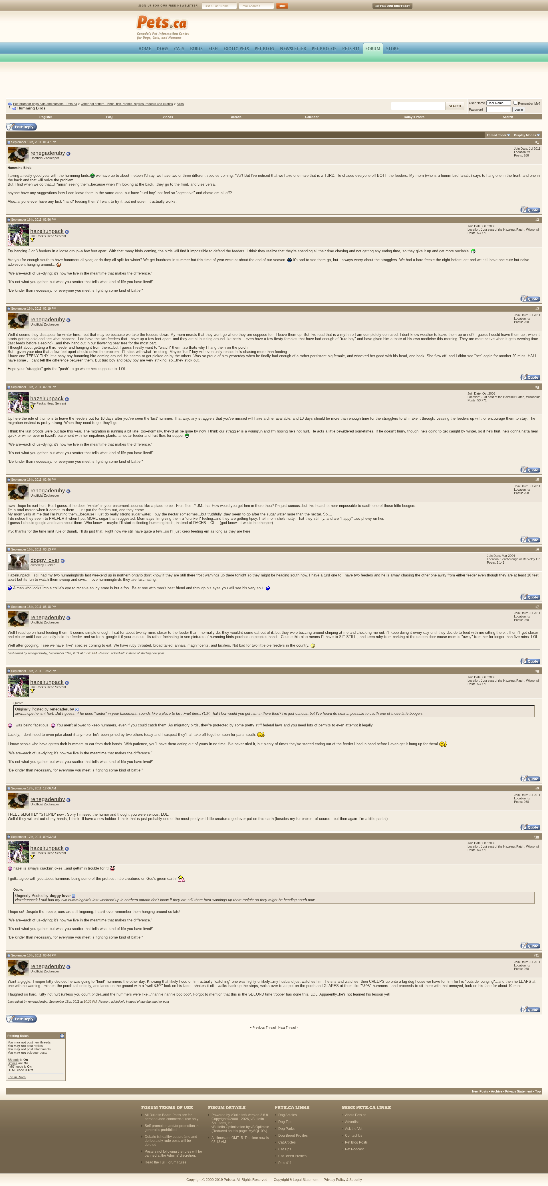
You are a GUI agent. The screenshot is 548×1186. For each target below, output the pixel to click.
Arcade (236, 117)
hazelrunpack (47, 231)
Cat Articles (287, 1142)
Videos (168, 117)
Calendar (312, 117)
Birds (180, 103)
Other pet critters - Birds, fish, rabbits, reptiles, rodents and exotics (127, 103)
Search (508, 117)
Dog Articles (287, 1115)
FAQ (109, 117)
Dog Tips (285, 1122)
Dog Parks (286, 1129)
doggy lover (45, 560)
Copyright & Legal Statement (296, 1180)
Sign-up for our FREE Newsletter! (168, 5)
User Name (477, 103)
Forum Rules (17, 1077)
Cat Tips (284, 1149)
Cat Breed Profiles (292, 1156)
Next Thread (287, 1027)
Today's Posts (413, 117)
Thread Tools (496, 135)
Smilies (12, 1063)
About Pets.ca (355, 1115)
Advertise (352, 1122)
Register (45, 117)
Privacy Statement (518, 1091)
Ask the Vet (353, 1129)
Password (476, 109)
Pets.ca (142, 16)
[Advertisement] (274, 81)
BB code (13, 1059)
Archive (496, 1091)
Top (538, 1091)
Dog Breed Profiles (293, 1136)
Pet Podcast (354, 1149)
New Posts (480, 1091)
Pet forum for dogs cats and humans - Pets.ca (45, 103)
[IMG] (11, 1066)
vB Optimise (260, 1127)
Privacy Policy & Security (343, 1180)
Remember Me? (529, 103)
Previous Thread (264, 1027)
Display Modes (525, 135)
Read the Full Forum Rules (165, 1162)
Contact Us (353, 1136)
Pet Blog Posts (356, 1142)
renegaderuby (48, 153)
